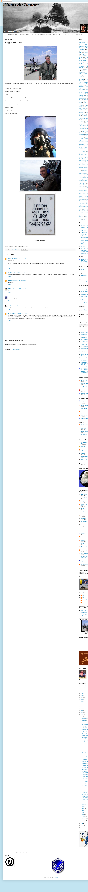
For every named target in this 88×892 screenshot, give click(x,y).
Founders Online (84, 298)
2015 (82, 716)
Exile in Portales (84, 412)
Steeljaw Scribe (84, 390)
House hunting (82, 132)
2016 (82, 714)
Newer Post (7, 347)
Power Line (83, 511)
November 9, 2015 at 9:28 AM (20, 258)
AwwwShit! (81, 89)
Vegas (86, 105)
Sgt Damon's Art (84, 612)
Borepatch (83, 540)
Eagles (86, 83)
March (83, 816)
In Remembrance (82, 103)
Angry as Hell (82, 93)
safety (80, 218)
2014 (82, 823)
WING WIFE (11, 288)
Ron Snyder (11, 258)
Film (80, 131)
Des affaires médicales (83, 129)
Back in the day (82, 108)
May (83, 812)
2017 (82, 712)
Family (81, 62)
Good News (81, 181)
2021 (82, 704)
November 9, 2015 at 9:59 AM (19, 280)
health (86, 216)
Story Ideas (86, 205)
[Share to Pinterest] (27, 250)
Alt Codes (83, 246)
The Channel (81, 207)
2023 (82, 699)
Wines (85, 163)
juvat (83, 602)
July (83, 808)
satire (84, 218)
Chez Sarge (86, 171)
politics (86, 106)
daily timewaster (84, 537)
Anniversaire (81, 145)
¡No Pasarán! (83, 543)
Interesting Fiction (82, 184)
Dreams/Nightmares (82, 177)
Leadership (81, 187)
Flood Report (81, 179)
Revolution (81, 66)
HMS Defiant (83, 446)
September (84, 804)
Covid (87, 174)
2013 (82, 825)
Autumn (85, 147)
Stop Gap (80, 205)
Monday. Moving (82, 193)
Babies (80, 102)
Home (40, 347)
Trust (80, 210)
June (83, 810)
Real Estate (85, 119)
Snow (87, 158)
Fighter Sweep (84, 362)
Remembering (85, 799)
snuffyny (10, 305)
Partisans (81, 105)
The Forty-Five (84, 521)
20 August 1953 (84, 355)
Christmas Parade (82, 128)
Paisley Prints (83, 610)
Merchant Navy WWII (83, 192)
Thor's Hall (83, 428)
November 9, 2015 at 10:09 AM (21, 288)
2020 (82, 706)
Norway (81, 69)
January (83, 820)
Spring (82, 121)
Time (84, 209)
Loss (85, 190)
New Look (84, 754)
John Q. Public (84, 408)
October (84, 802)
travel (81, 219)
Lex (85, 80)
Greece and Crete (82, 98)
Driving (84, 102)
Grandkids (83, 70)
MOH (80, 63)
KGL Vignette (82, 78)
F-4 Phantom (83, 151)
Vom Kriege (85, 99)
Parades (83, 199)
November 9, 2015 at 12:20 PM (19, 297)
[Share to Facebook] (25, 250)
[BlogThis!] (23, 250)
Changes (80, 171)
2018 (82, 710)
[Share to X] (24, 250)
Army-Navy (83, 114)
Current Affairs (84, 117)
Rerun (80, 75)
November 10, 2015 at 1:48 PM (21, 313)
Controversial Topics (82, 173)
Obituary (80, 197)
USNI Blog (83, 453)
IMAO (82, 317)
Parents (86, 154)
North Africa (82, 65)
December (84, 718)
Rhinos (83, 750)
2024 (82, 697)
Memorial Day (82, 112)
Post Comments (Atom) (15, 349)
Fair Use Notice (84, 232)
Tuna (83, 601)
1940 (83, 54)
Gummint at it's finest (83, 118)
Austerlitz (82, 168)
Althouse (82, 508)
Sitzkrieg (86, 82)
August (83, 806)
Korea (87, 111)
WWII (80, 124)
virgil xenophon (11, 313)
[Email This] (22, 250)
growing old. (81, 216)
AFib (80, 164)
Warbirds (81, 212)
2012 (82, 827)
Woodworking (82, 72)
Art (86, 145)
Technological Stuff (82, 206)
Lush (83, 597)
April (83, 814)
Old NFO (10, 297)
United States (84, 210)
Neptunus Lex (84, 686)
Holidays (84, 55)
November (84, 720)
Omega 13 (85, 197)
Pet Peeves (81, 138)
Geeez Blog (83, 533)
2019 (82, 708)
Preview (80, 202)
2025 (82, 695)
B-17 (86, 168)
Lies (87, 189)
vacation (85, 73)
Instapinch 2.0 (84, 386)
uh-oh (84, 219)
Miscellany (81, 86)
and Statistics (81, 213)
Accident (83, 164)
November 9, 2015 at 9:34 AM (19, 272)
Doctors (80, 83)
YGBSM (80, 106)
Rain (84, 155)
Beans (83, 595)
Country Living (81, 174)
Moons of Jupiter (82, 194)
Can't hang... (85, 150)
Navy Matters (84, 450)
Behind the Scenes (82, 96)
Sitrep (83, 203)
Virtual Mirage (84, 494)
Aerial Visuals (83, 343)
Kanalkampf (81, 111)
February (84, 818)
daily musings (83, 215)
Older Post (73, 347)
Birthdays (85, 148)
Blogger (56, 877)
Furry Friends (81, 180)
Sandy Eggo (81, 158)
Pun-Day (84, 202)
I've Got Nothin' (82, 183)
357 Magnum (83, 518)
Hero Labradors (84, 310)
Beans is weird (84, 170)
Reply (9, 268)
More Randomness (83, 91)
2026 (82, 693)
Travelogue (83, 161)
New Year (86, 135)
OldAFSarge (84, 599)
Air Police (82, 166)
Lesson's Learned (82, 189)
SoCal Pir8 (10, 280)
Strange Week (84, 783)
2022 (82, 701)
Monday (82, 42)
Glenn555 (10, 272)
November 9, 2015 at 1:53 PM (18, 305)
